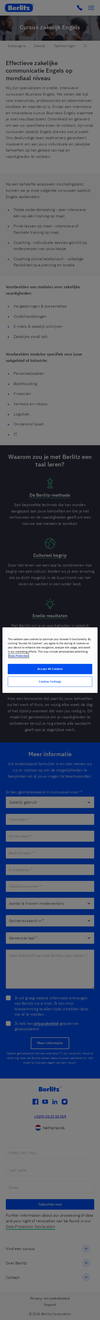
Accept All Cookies (50, 669)
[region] (49, 660)
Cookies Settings (50, 681)
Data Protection (18, 655)
